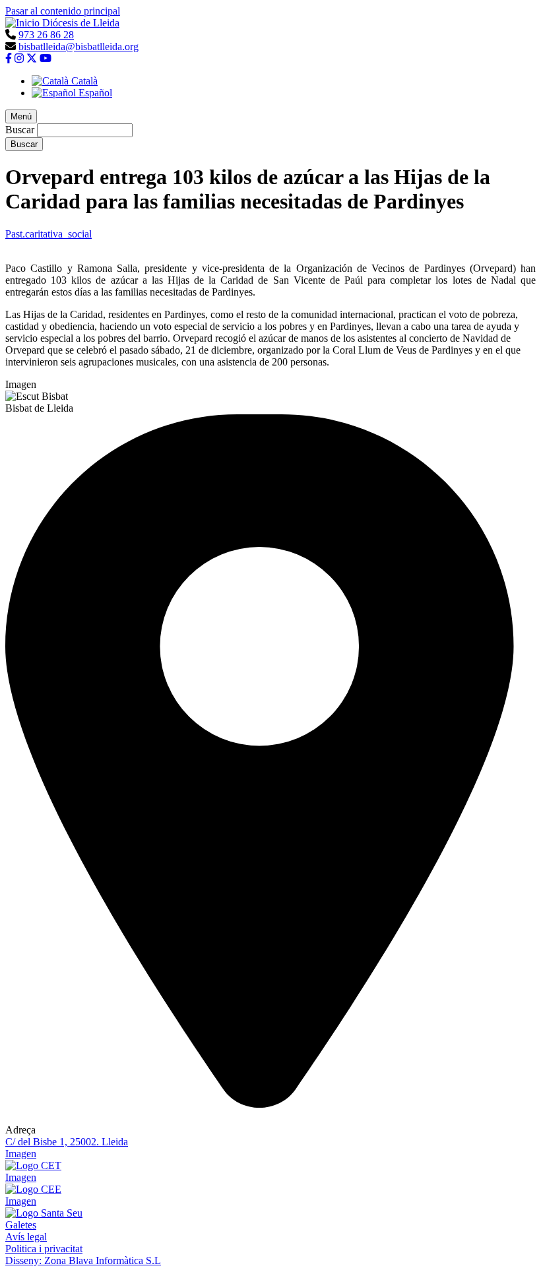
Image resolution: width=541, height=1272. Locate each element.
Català (83, 80)
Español (94, 92)
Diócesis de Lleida (80, 22)
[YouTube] (45, 58)
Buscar (19, 129)
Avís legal (26, 1236)
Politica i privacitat (43, 1248)
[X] (31, 58)
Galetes (20, 1224)
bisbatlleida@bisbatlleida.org (78, 46)
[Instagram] (19, 58)
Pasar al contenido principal (62, 10)
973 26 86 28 (46, 34)
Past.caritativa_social (48, 233)
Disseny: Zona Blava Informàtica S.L (83, 1260)
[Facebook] (8, 58)
